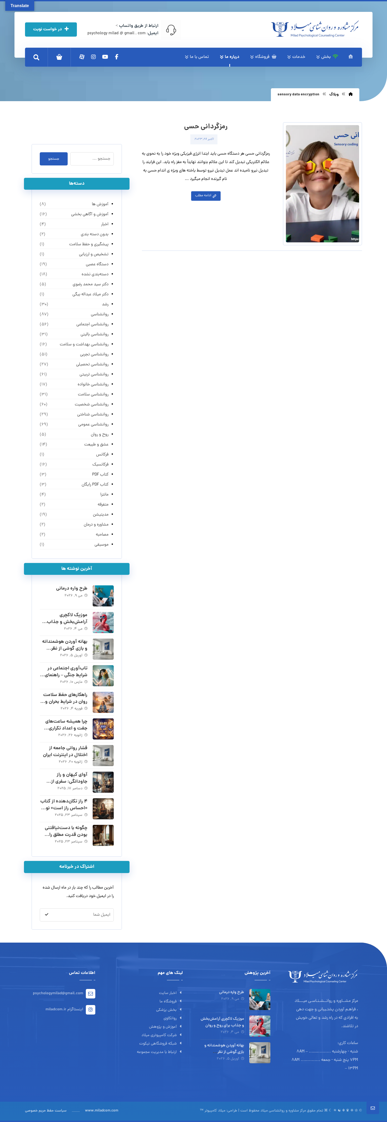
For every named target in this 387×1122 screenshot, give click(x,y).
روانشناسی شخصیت (91, 404)
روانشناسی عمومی (93, 425)
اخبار (104, 224)
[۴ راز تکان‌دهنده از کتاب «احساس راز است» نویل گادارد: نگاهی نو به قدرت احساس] (103, 808)
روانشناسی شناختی (92, 414)
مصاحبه (102, 535)
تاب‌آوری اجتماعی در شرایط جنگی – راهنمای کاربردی (66, 675)
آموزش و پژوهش (163, 1027)
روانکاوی (170, 1019)
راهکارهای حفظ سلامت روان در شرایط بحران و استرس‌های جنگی (65, 701)
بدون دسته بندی (94, 234)
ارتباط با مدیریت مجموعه (157, 1052)
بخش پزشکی (166, 1010)
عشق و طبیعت (96, 445)
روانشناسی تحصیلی (92, 364)
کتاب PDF (100, 475)
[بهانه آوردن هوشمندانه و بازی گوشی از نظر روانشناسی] (103, 649)
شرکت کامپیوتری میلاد (159, 1035)
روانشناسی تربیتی (94, 374)
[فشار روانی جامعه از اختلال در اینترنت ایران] (103, 755)
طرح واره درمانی (71, 588)
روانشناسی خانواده (93, 384)
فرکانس (102, 455)
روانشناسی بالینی (94, 334)
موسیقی (101, 545)
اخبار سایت (168, 993)
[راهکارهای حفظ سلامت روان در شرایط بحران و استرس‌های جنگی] (103, 702)
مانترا (104, 495)
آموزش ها (100, 204)
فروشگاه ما (168, 1002)
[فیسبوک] (116, 57)
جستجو (53, 159)
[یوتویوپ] (105, 57)
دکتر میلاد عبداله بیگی (90, 294)
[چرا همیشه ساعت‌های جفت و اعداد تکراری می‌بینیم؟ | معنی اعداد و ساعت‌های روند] (103, 728)
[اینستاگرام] (93, 57)
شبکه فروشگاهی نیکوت (158, 1044)
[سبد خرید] (59, 57)
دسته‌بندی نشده (95, 274)
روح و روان (99, 435)
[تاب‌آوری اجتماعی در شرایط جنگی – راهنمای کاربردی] (103, 675)
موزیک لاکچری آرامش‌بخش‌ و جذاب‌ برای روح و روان (67, 621)
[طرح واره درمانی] (103, 595)
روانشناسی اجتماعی (92, 324)
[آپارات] (82, 57)
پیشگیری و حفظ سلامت (88, 244)
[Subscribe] (46, 914)
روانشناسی (99, 314)
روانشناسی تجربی (94, 354)
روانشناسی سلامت (93, 394)
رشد (105, 304)
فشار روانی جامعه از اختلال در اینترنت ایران (65, 751)
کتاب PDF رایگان (95, 485)
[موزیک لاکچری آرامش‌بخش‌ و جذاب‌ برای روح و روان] (103, 622)
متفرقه (103, 505)
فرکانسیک (100, 465)
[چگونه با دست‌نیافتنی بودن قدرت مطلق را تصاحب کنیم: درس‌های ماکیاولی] (103, 835)
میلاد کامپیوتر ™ (212, 1111)
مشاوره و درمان (96, 525)
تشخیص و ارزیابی (93, 254)
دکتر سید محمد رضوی (90, 284)
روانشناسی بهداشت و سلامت (84, 344)
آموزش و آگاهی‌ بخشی (89, 214)
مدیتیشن (100, 515)
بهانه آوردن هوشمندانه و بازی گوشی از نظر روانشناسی (64, 648)
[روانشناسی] (315, 28)
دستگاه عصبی (97, 264)
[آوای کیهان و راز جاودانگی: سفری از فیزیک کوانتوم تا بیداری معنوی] (103, 782)
